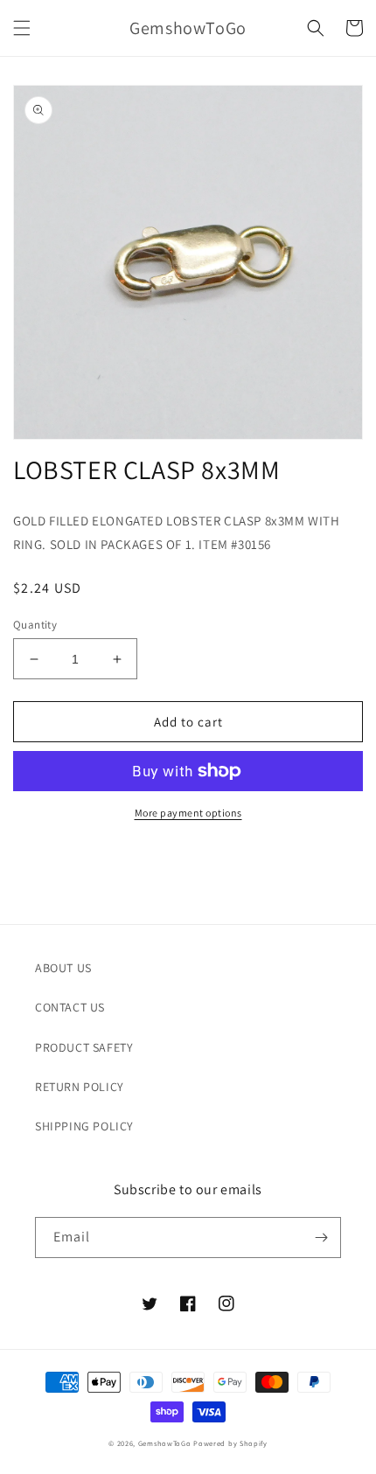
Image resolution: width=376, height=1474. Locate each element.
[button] (22, 28)
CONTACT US (70, 1007)
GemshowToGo (164, 1443)
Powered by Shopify (230, 1443)
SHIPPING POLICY (84, 1126)
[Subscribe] (321, 1237)
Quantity (35, 624)
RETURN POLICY (79, 1087)
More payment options (188, 812)
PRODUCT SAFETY (84, 1047)
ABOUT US (63, 968)
